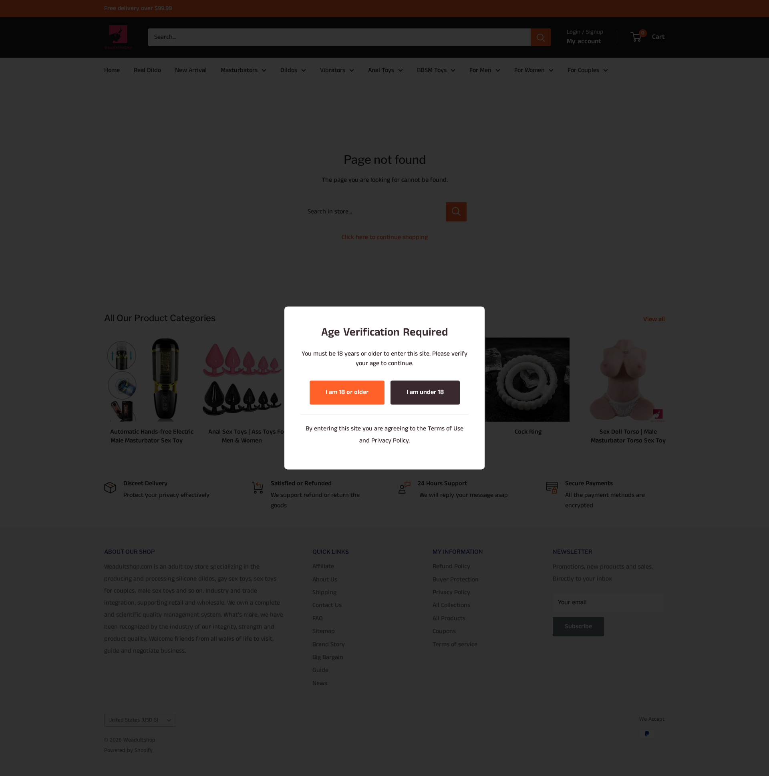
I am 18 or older (347, 392)
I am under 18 (425, 392)
